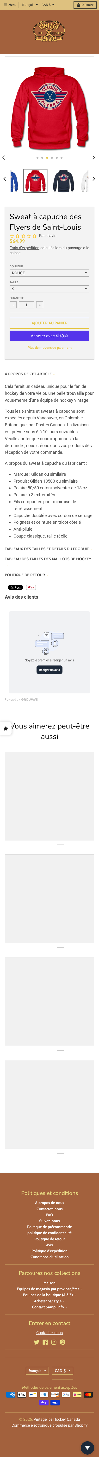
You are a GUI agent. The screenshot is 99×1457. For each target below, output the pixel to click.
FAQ (49, 1215)
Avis (49, 1245)
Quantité (17, 298)
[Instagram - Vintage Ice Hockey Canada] (54, 1342)
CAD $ (46, 5)
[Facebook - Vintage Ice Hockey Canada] (45, 1342)
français (28, 5)
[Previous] (5, 179)
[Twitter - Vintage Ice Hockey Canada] (36, 1342)
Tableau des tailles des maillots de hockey (48, 559)
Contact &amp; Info (48, 1307)
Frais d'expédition (24, 248)
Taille (14, 282)
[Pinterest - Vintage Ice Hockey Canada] (62, 1342)
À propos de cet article (28, 374)
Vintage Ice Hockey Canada (57, 1419)
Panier (87, 5)
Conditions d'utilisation (50, 1257)
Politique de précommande (49, 1227)
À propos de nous (49, 1202)
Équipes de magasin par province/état (48, 1289)
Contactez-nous (50, 1209)
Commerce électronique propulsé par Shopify (50, 1425)
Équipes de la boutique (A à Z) (48, 1295)
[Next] (93, 158)
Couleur (16, 266)
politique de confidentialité (49, 1232)
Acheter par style (48, 1301)
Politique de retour (25, 575)
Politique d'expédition (49, 1251)
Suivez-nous (49, 1221)
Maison (49, 1283)
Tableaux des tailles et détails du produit (47, 549)
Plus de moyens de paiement (50, 347)
